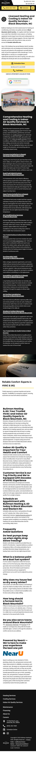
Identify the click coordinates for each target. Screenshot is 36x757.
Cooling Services (9, 699)
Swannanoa (9, 624)
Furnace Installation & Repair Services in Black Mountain (14, 155)
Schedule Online (12, 729)
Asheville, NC (31, 3)
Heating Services (9, 695)
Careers (6, 717)
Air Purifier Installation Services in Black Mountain (13, 295)
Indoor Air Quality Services (13, 702)
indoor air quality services (19, 139)
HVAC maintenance (17, 241)
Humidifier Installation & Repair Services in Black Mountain (15, 276)
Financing (6, 710)
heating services (15, 130)
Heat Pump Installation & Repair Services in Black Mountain (15, 195)
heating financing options (23, 515)
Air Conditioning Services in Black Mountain (13, 216)
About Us (6, 714)
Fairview (24, 624)
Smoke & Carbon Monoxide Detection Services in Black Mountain (17, 312)
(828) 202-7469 (30, 1)
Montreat (15, 624)
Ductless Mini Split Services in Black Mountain (13, 257)
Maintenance (8, 707)
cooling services (17, 135)
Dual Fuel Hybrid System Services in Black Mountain (13, 174)
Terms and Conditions (22, 744)
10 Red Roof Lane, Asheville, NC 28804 (13, 721)
